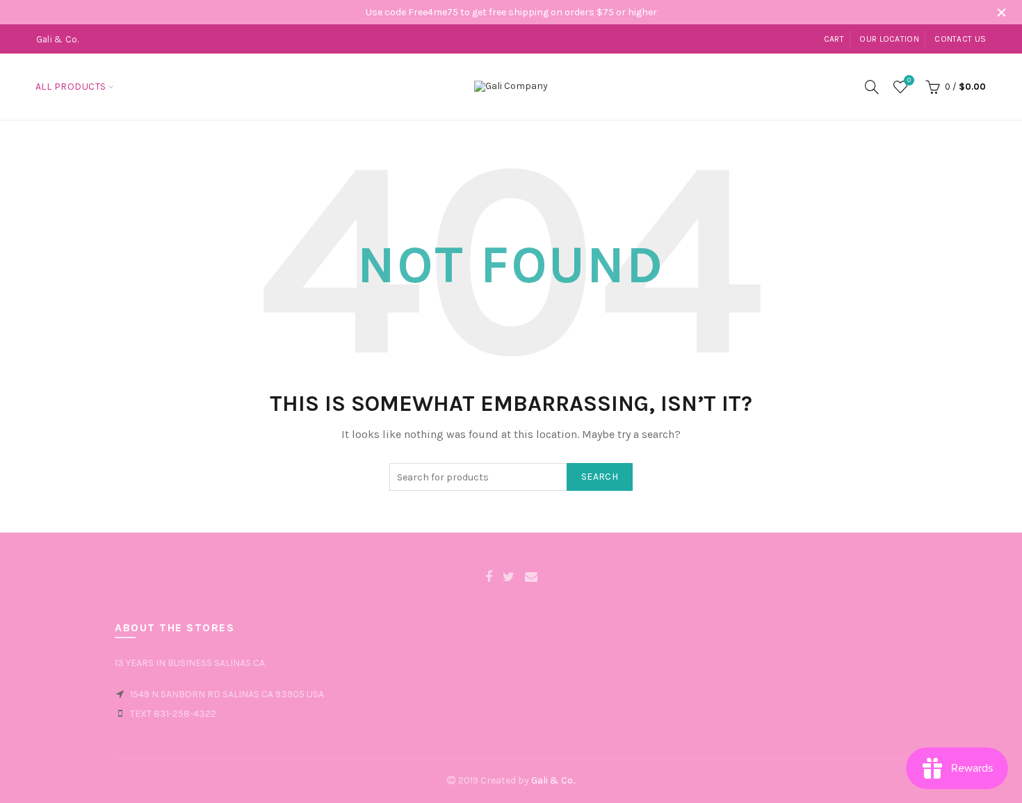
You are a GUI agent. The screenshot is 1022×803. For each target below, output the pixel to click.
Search (599, 476)
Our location (889, 39)
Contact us (960, 39)
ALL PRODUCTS (70, 86)
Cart (834, 39)
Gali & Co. (552, 780)
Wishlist (909, 80)
